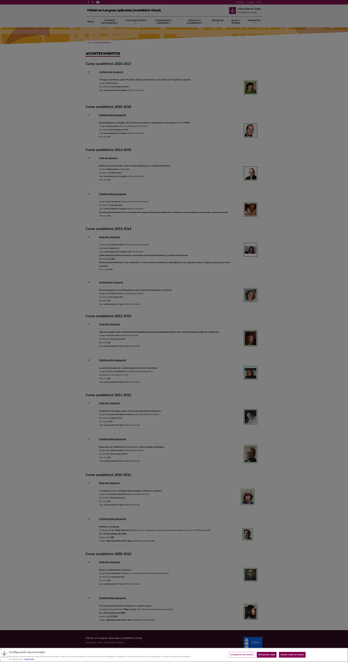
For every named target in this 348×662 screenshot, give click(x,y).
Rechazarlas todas (266, 654)
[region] (174, 655)
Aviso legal (29, 659)
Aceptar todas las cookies (292, 654)
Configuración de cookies (241, 654)
